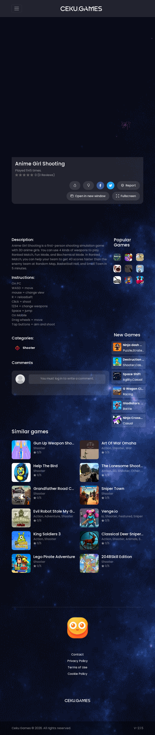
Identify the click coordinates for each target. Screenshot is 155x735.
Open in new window (90, 196)
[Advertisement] (80, 216)
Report (131, 185)
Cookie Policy (77, 674)
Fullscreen (128, 196)
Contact (77, 654)
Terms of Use (77, 667)
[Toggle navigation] (16, 8)
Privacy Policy (77, 661)
